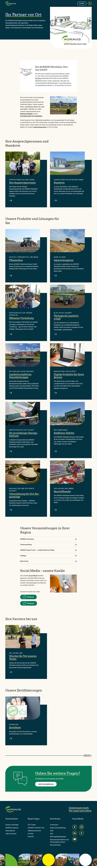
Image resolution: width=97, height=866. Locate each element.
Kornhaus (38, 78)
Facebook (30, 597)
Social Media (33, 576)
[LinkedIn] (74, 833)
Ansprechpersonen (39, 127)
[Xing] (81, 833)
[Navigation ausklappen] (90, 3)
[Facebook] (74, 827)
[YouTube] (74, 839)
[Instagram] (81, 827)
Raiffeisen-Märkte (26, 114)
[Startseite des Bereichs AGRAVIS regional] (10, 3)
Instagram (30, 603)
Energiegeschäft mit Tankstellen (31, 116)
